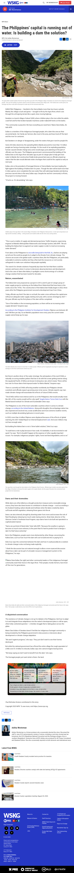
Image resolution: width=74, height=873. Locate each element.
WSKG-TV (10, 861)
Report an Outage (62, 823)
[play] (5, 9)
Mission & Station (32, 818)
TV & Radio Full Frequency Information (63, 814)
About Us (29, 814)
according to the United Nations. (22, 408)
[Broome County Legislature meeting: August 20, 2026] (8, 797)
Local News (17, 753)
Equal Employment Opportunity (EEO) (47, 827)
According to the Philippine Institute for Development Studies (27, 310)
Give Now (65, 3)
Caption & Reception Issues (63, 819)
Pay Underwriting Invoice (62, 832)
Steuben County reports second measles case (29, 783)
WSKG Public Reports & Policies (48, 822)
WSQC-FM (14, 859)
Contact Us (45, 814)
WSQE (5, 859)
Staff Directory (46, 818)
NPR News (5, 22)
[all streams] (71, 9)
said (48, 420)
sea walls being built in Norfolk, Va (40, 253)
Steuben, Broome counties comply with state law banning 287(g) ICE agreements (39, 769)
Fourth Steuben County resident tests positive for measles (33, 756)
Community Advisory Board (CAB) (33, 826)
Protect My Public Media (47, 832)
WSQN (5, 861)
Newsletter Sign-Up (62, 827)
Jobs (28, 831)
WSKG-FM (6, 858)
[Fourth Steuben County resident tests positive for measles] (8, 757)
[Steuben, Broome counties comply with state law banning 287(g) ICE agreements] (8, 770)
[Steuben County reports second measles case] (8, 783)
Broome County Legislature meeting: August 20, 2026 (31, 796)
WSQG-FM (17, 858)
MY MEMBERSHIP (52, 2)
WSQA (9, 859)
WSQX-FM (11, 858)
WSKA (14, 861)
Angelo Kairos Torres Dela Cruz (51, 399)
